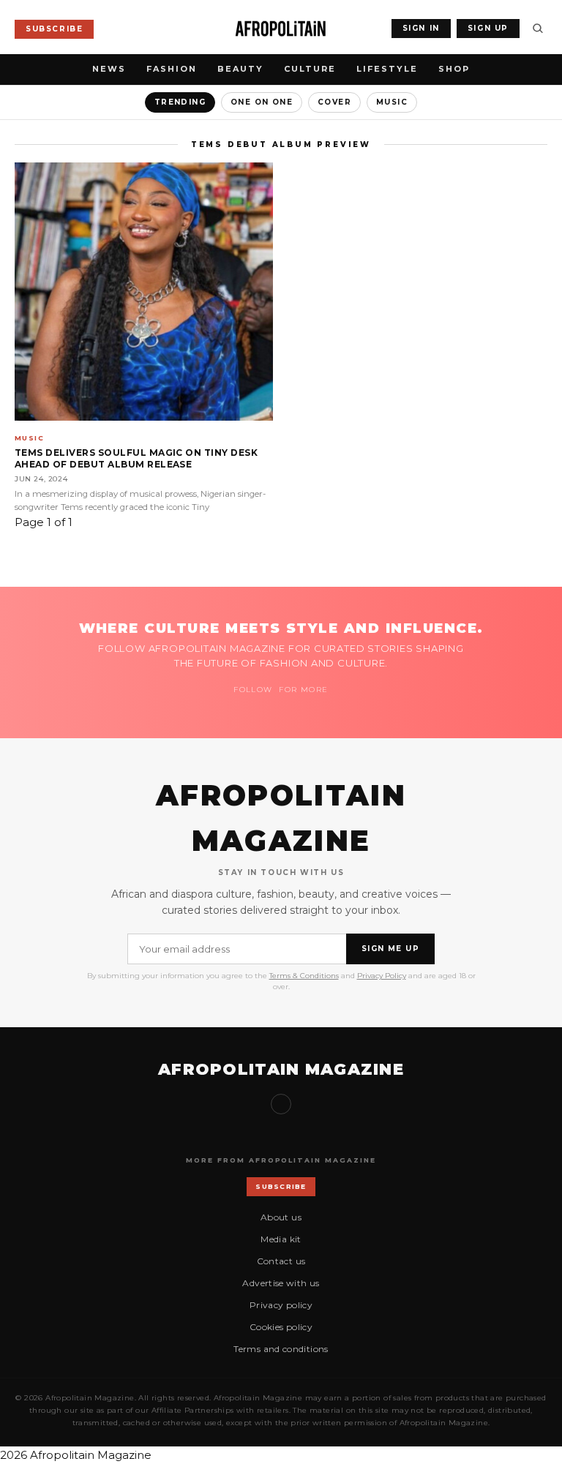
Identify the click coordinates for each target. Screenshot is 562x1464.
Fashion (171, 69)
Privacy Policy (381, 975)
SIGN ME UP (390, 948)
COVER (334, 102)
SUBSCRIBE (54, 29)
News (109, 69)
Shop (454, 69)
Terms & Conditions (304, 975)
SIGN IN (421, 28)
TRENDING (180, 102)
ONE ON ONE (262, 102)
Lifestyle (387, 69)
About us (281, 1217)
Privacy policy (281, 1304)
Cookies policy (281, 1326)
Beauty (240, 69)
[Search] (537, 28)
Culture (310, 69)
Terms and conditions (280, 1348)
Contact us (281, 1260)
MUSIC (392, 102)
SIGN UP (488, 28)
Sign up (281, 1104)
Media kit (281, 1239)
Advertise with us (280, 1282)
